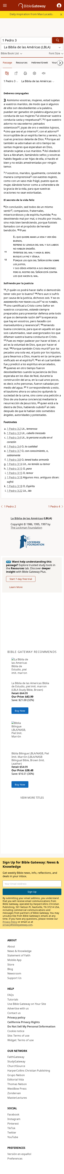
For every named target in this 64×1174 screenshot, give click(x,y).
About (11, 946)
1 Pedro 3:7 (14, 451)
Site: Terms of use (18, 1035)
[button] (59, 5)
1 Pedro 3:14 (14, 464)
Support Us (14, 978)
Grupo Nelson (16, 1075)
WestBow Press (17, 1088)
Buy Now (20, 710)
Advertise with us (18, 1008)
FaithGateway (15, 1057)
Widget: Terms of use (20, 1040)
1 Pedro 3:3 (14, 433)
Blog (10, 969)
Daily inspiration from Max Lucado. (31, 14)
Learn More (15, 587)
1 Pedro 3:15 (14, 468)
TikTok (11, 1128)
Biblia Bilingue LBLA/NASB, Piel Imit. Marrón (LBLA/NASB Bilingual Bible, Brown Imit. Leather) (30, 758)
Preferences (14, 1158)
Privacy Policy (10, 921)
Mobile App (14, 960)
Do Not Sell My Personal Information (31, 1026)
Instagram (13, 1119)
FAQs (10, 995)
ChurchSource (16, 1066)
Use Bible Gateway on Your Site (26, 1004)
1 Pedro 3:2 (14, 429)
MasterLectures (17, 1098)
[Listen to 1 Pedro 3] (43, 73)
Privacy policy (16, 1017)
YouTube (12, 1137)
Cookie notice (15, 1031)
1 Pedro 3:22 (14, 491)
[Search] (57, 40)
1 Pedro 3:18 (14, 477)
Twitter (11, 1132)
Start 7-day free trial (21, 578)
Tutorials (12, 999)
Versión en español (19, 1154)
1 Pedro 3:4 (14, 437)
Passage (7, 62)
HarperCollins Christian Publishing (28, 1070)
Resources (21, 62)
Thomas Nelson (17, 1084)
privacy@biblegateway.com (17, 924)
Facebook (13, 1114)
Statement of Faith (18, 955)
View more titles (32, 797)
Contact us (14, 1013)
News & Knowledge (19, 951)
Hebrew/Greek (39, 62)
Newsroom (14, 973)
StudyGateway (16, 1061)
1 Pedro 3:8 (14, 459)
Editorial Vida (15, 1079)
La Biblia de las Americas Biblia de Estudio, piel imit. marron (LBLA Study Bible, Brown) (30, 686)
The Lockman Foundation (26, 527)
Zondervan (14, 1093)
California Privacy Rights (23, 1022)
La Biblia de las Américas (27, 518)
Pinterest (13, 1123)
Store (10, 964)
